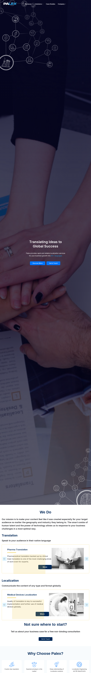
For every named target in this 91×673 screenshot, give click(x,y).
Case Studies (50, 4)
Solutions (38, 4)
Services (28, 4)
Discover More (38, 263)
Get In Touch (53, 263)
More (45, 567)
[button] (4, 559)
